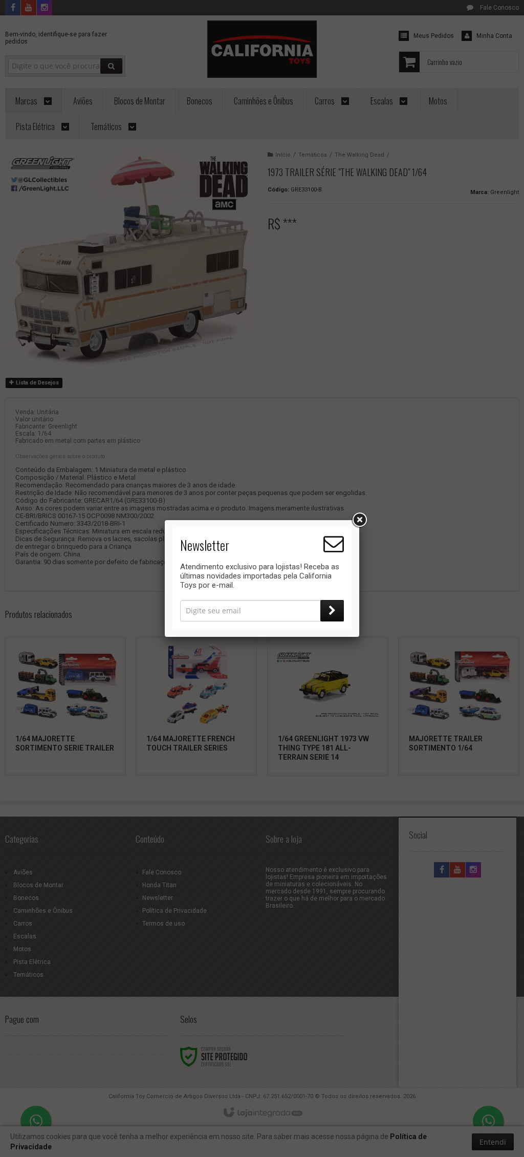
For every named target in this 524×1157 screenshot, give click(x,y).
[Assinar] (332, 611)
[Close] (359, 520)
